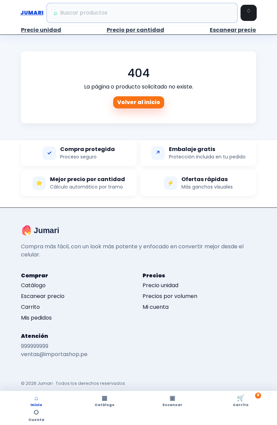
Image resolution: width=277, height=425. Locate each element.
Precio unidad (41, 30)
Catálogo (33, 285)
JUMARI (32, 13)
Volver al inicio (138, 102)
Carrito (30, 307)
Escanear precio (233, 30)
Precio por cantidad (135, 30)
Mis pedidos (36, 318)
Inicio (36, 401)
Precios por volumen (170, 296)
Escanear (172, 401)
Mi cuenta (156, 307)
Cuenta (36, 415)
